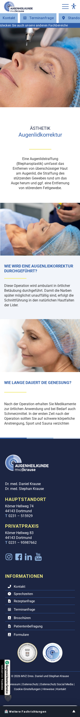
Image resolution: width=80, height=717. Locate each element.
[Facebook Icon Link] (19, 556)
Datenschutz (30, 684)
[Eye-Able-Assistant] (74, 7)
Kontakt (61, 689)
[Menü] (65, 6)
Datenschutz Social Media (56, 684)
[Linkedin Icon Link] (28, 556)
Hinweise (48, 689)
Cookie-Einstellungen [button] (27, 689)
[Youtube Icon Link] (38, 556)
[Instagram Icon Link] (9, 556)
